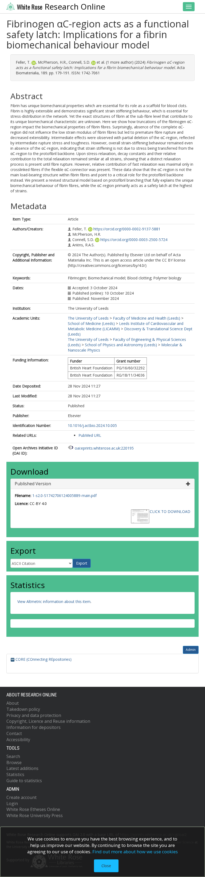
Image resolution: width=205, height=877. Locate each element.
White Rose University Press (34, 815)
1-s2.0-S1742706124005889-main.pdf (64, 495)
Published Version (33, 484)
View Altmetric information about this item (53, 601)
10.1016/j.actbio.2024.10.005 (92, 425)
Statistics (15, 774)
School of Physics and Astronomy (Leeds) (121, 344)
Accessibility (18, 740)
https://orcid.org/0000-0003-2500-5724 (133, 239)
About (12, 703)
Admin (191, 649)
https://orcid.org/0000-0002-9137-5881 (126, 228)
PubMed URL (89, 435)
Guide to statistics (24, 781)
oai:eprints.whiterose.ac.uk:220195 (104, 448)
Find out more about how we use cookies (135, 852)
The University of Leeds (88, 318)
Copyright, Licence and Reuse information (48, 721)
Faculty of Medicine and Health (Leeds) (146, 318)
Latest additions (22, 768)
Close (106, 865)
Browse (14, 762)
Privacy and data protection (33, 715)
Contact (14, 733)
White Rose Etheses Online (33, 809)
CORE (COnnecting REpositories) (43, 659)
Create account (21, 797)
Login (12, 803)
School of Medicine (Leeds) (91, 323)
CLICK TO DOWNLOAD (170, 511)
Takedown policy (23, 709)
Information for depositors (33, 727)
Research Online (61, 6)
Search (13, 756)
